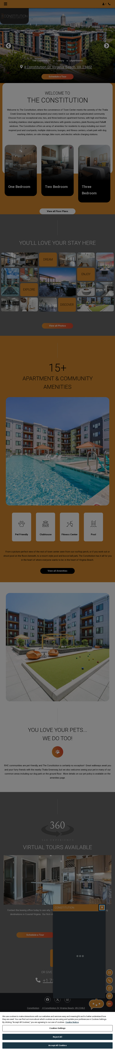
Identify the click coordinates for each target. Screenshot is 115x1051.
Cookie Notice (72, 1022)
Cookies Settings (57, 1028)
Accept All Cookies (57, 1045)
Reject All (57, 1037)
